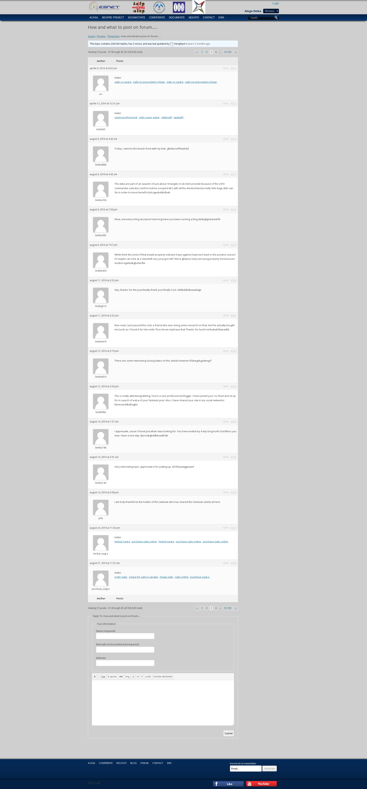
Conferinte (157, 17)
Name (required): (105, 631)
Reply (226, 68)
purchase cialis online (144, 541)
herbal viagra (122, 541)
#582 (233, 351)
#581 (233, 315)
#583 (233, 386)
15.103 (227, 52)
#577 (233, 174)
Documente (177, 17)
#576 (233, 138)
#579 (233, 245)
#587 (233, 527)
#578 (233, 209)
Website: (101, 658)
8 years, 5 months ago (198, 43)
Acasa (93, 17)
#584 (233, 421)
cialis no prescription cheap (149, 82)
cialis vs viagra (122, 82)
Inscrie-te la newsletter (243, 763)
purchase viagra (199, 577)
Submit (229, 733)
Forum (144, 763)
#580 (233, 280)
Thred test (113, 36)
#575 (233, 103)
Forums (101, 36)
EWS (221, 17)
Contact (209, 17)
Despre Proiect (113, 17)
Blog (133, 763)
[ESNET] (104, 7)
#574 (233, 68)
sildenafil (166, 117)
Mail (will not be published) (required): (117, 644)
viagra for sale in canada (143, 577)
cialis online (181, 577)
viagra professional (125, 117)
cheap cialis (166, 577)
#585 (233, 457)
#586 (233, 492)
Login (275, 3)
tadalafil (178, 117)
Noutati (194, 17)
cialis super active (149, 117)
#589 (233, 563)
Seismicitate (136, 17)
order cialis (120, 577)
